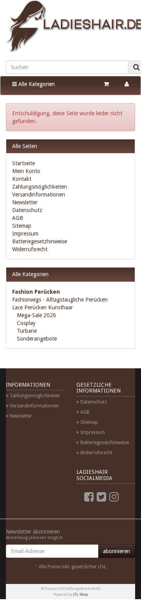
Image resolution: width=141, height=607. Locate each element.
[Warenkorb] (106, 84)
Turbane (26, 331)
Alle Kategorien (36, 84)
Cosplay (25, 323)
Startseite (23, 163)
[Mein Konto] (127, 84)
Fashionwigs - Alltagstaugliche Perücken (60, 299)
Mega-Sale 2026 (35, 315)
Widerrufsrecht (29, 249)
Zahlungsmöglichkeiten (39, 187)
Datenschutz (27, 210)
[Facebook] (89, 497)
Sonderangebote (36, 339)
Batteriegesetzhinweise (39, 241)
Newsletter (25, 202)
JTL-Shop (80, 594)
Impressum (25, 233)
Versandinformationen (38, 194)
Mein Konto (26, 171)
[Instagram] (114, 497)
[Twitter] (101, 497)
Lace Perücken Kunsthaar (42, 307)
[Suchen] (136, 67)
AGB (17, 218)
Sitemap (21, 226)
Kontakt (21, 179)
